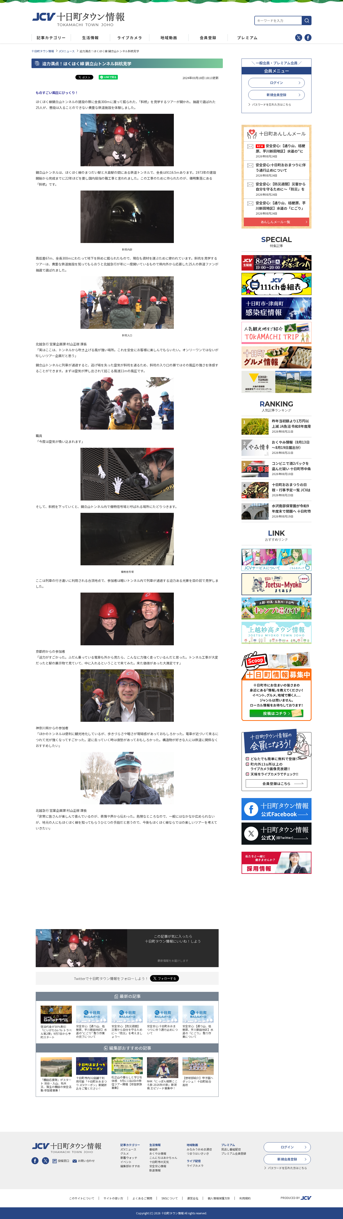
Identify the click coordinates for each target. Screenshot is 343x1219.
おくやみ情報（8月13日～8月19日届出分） (291, 445)
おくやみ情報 (157, 1153)
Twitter (298, 37)
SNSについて (169, 1198)
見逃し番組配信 (231, 1149)
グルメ (124, 1153)
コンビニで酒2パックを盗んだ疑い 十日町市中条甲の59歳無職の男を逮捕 (291, 468)
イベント (126, 1162)
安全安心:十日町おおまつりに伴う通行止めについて (281, 167)
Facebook (308, 37)
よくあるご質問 (142, 1198)
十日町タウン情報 (43, 51)
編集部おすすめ (130, 1166)
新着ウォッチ (128, 1158)
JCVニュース (67, 51)
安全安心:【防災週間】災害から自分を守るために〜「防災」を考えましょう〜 (281, 189)
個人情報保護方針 (219, 1198)
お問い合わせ (86, 1161)
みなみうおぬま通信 (199, 1149)
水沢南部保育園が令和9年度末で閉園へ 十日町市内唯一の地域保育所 (291, 511)
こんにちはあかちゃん (163, 1158)
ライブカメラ (195, 1165)
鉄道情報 (155, 1170)
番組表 (153, 1149)
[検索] (307, 20)
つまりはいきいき (198, 1153)
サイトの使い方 (113, 1198)
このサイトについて (81, 1198)
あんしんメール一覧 (275, 221)
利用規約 (245, 1198)
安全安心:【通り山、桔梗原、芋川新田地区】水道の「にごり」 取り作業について (281, 208)
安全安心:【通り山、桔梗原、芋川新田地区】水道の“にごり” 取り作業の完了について (280, 151)
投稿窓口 (63, 1161)
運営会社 (192, 1198)
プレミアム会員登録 (233, 1153)
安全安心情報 (157, 1166)
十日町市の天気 (159, 1162)
